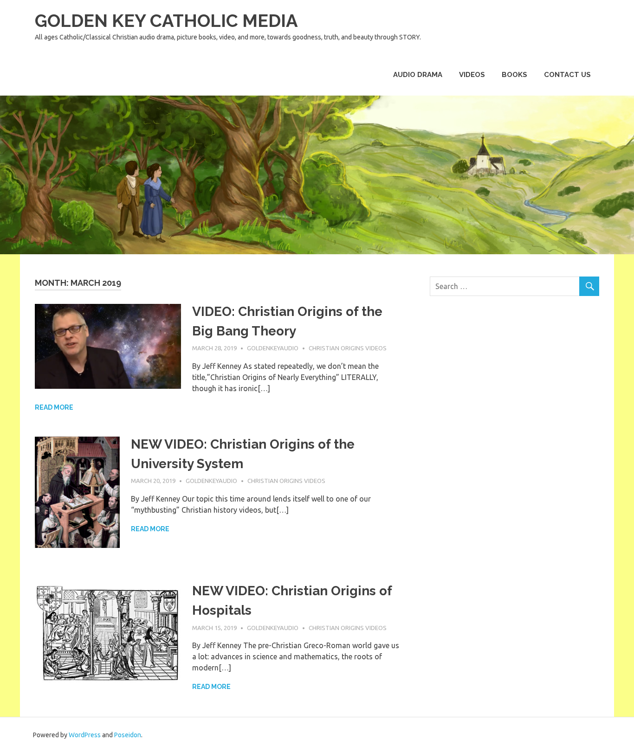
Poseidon (127, 735)
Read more (54, 407)
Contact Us (567, 75)
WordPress (85, 735)
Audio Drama (417, 75)
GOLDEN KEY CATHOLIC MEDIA (166, 20)
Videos (472, 75)
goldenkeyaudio (272, 348)
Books (514, 75)
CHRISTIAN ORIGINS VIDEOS (348, 348)
